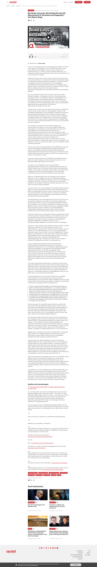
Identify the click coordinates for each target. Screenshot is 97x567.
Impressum (80, 558)
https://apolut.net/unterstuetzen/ (36, 448)
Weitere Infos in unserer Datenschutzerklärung (28, 565)
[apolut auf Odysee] (55, 548)
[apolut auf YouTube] (42, 548)
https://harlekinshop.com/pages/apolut (53, 469)
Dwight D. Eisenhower (53, 472)
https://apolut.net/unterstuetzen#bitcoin (43, 443)
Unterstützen (78, 2)
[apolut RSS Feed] (57, 548)
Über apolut (87, 554)
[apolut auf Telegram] (39, 548)
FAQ (89, 550)
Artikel (30, 528)
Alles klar (75, 564)
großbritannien (39, 475)
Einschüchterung (63, 472)
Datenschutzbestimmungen (77, 554)
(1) (53, 151)
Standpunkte (31, 502)
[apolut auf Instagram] (46, 548)
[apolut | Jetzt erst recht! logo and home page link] (13, 2)
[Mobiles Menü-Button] (7, 2)
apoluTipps (52, 528)
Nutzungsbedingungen (78, 556)
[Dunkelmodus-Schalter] (65, 2)
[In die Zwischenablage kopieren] (34, 20)
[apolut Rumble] (53, 548)
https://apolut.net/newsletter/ (59, 462)
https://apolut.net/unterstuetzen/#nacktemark (40, 436)
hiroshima (53, 475)
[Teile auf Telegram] (29, 20)
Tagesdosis (18, 5)
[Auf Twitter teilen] (31, 480)
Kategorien (13, 5)
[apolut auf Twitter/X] (48, 548)
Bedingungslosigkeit (43, 472)
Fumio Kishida (31, 475)
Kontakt (88, 552)
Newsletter (87, 2)
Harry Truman (47, 475)
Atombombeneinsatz (32, 472)
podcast (59, 475)
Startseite (8, 5)
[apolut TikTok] (51, 548)
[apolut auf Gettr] (44, 548)
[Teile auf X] (31, 20)
